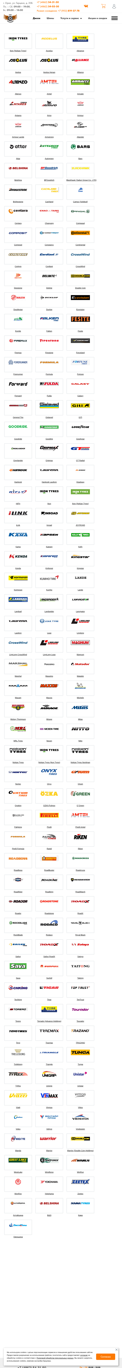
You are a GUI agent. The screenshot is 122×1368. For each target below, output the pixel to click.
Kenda (18, 568)
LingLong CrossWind (18, 654)
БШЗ (49, 1215)
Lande (80, 590)
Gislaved (49, 417)
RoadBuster (49, 870)
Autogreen (49, 158)
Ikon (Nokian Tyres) (18, 51)
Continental (80, 245)
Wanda (18, 1150)
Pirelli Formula (18, 849)
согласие (84, 1355)
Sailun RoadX (49, 956)
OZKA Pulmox (49, 805)
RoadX (80, 913)
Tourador (80, 1021)
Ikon (49, 504)
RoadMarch (80, 892)
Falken (49, 331)
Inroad (49, 525)
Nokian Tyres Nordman (80, 762)
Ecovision (80, 309)
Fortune (80, 374)
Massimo (49, 676)
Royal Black (80, 935)
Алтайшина (18, 1215)
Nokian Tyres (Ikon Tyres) (49, 762)
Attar (18, 158)
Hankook (18, 482)
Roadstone (49, 913)
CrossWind (80, 266)
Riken (80, 849)
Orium (80, 784)
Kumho (49, 590)
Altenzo (18, 94)
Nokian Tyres (18, 762)
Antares (18, 115)
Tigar (49, 1000)
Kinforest (49, 568)
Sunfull (49, 978)
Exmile (18, 331)
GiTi (80, 417)
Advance (80, 51)
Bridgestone (18, 202)
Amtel (49, 94)
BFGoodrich (49, 180)
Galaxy (80, 396)
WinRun (80, 1172)
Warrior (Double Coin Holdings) (80, 1150)
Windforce (49, 1172)
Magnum (80, 654)
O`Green (80, 805)
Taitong (80, 978)
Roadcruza (80, 870)
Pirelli (49, 827)
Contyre (18, 266)
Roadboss (18, 870)
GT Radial (80, 460)
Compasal (80, 223)
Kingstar (80, 568)
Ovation (18, 805)
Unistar (80, 1086)
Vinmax (49, 1107)
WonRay (18, 1194)
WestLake (18, 1172)
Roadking (49, 892)
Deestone (18, 288)
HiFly (18, 504)
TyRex (18, 1086)
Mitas (80, 719)
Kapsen (49, 547)
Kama (18, 547)
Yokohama (49, 1194)
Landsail (18, 611)
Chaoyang (49, 223)
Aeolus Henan (49, 72)
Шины (50, 18)
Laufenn (18, 633)
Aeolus (18, 72)
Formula (49, 374)
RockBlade (18, 935)
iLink (18, 525)
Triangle (49, 1064)
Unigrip (49, 1086)
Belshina (18, 180)
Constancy (49, 245)
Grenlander (18, 460)
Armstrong (49, 137)
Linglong (80, 633)
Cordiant (49, 266)
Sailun (18, 956)
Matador (80, 676)
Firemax (18, 353)
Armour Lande (18, 137)
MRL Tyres (18, 741)
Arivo (49, 115)
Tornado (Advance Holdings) (49, 1021)
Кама (80, 1215)
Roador (18, 913)
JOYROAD (80, 525)
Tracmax (49, 1043)
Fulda (49, 396)
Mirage (49, 719)
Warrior (49, 1150)
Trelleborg (18, 1064)
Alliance (80, 72)
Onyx (49, 784)
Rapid (49, 849)
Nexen (49, 741)
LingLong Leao (49, 654)
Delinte (49, 288)
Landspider (49, 611)
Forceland (80, 353)
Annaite (80, 94)
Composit (18, 245)
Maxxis (49, 698)
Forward (18, 396)
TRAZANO (80, 1043)
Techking (18, 1000)
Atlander (80, 137)
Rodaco (49, 935)
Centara (18, 223)
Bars (80, 158)
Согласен (106, 1356)
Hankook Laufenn (49, 482)
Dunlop (49, 309)
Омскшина (18, 1237)
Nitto (80, 741)
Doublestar (18, 309)
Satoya (80, 956)
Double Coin (80, 288)
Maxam (18, 698)
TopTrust (80, 1000)
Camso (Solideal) (80, 202)
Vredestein (80, 1129)
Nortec (18, 784)
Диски (36, 18)
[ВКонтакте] (86, 6)
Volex (18, 1129)
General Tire (18, 417)
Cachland (49, 202)
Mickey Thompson (18, 719)
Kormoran (18, 590)
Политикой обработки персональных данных (55, 1358)
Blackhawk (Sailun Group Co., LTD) (81, 180)
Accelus (49, 51)
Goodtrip (49, 439)
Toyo (18, 1043)
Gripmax (49, 460)
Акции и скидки (97, 18)
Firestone (49, 353)
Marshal (18, 676)
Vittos (80, 1107)
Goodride (18, 439)
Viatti (18, 1107)
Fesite (80, 331)
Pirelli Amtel (80, 827)
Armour (80, 115)
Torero (18, 1021)
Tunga (80, 1064)
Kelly (80, 547)
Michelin (80, 698)
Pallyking (18, 827)
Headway (80, 482)
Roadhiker (18, 892)
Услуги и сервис (69, 18)
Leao (49, 633)
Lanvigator (80, 611)
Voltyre (49, 1129)
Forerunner (18, 374)
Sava (18, 978)
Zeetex (80, 1194)
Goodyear (80, 439)
